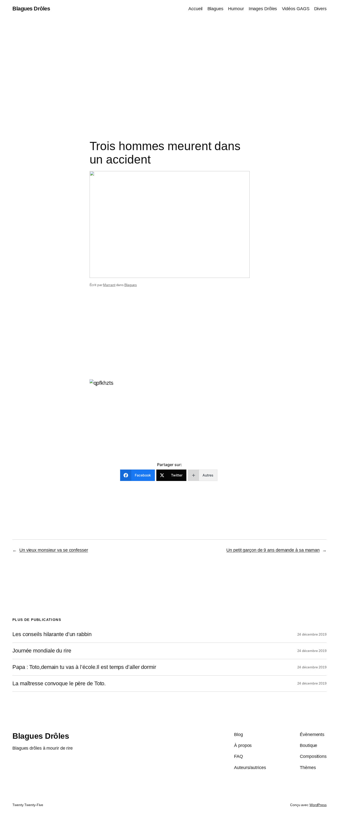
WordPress (318, 805)
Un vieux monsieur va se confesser (53, 550)
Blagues (130, 285)
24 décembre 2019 (312, 634)
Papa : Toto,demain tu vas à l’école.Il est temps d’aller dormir (84, 667)
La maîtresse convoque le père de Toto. (59, 684)
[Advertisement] (169, 70)
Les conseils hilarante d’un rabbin (52, 634)
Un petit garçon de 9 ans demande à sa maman (273, 550)
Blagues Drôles (31, 8)
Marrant (109, 285)
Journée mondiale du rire (41, 651)
